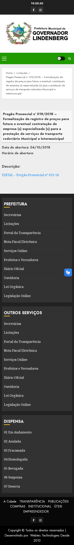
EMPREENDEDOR (36, 511)
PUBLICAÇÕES (58, 501)
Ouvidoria (11, 278)
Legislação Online (17, 296)
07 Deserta (12, 486)
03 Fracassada (14, 450)
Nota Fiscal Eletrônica (20, 242)
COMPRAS (17, 506)
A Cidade (10, 501)
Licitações (11, 224)
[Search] (69, 58)
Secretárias (12, 215)
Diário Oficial (14, 269)
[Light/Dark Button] (61, 58)
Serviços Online (15, 251)
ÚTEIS (58, 506)
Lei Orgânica (13, 287)
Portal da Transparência (22, 233)
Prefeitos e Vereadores (21, 260)
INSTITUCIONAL (39, 506)
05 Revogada (13, 468)
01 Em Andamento (18, 432)
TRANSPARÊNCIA (32, 501)
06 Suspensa (13, 477)
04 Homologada (16, 459)
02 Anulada (12, 441)
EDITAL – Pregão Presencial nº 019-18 (30, 175)
